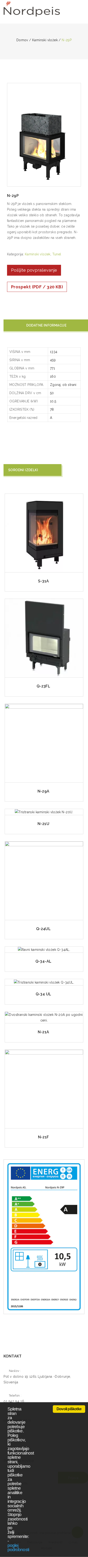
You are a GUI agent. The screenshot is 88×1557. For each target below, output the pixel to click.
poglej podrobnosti (18, 1547)
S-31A (43, 581)
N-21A (43, 1032)
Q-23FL (43, 686)
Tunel (56, 254)
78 (52, 409)
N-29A (44, 791)
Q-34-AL (43, 961)
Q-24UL (43, 929)
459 (53, 360)
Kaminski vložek (37, 254)
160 (53, 376)
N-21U (43, 823)
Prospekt (37, 286)
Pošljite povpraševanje (34, 270)
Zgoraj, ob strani (63, 385)
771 (52, 368)
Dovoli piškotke (69, 1409)
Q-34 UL (43, 994)
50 (52, 393)
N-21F (43, 1137)
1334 (53, 352)
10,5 (53, 401)
